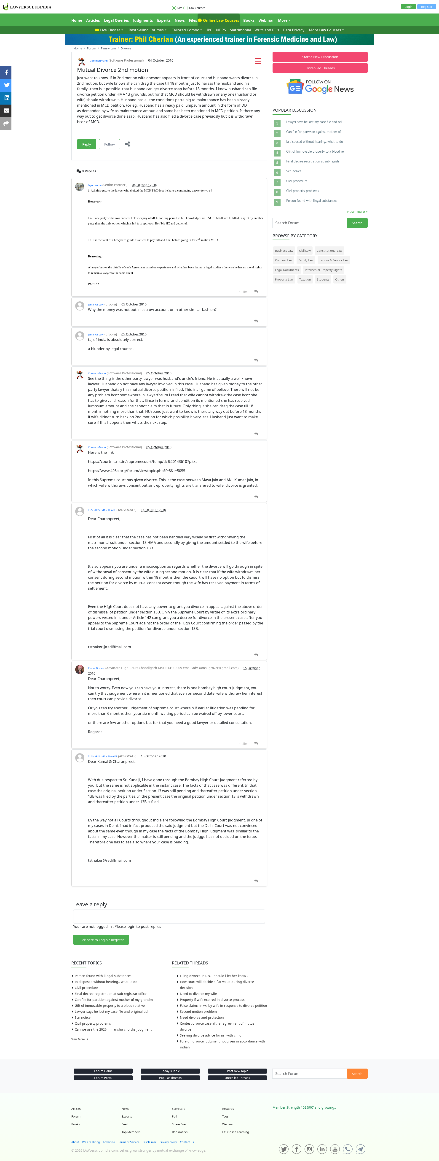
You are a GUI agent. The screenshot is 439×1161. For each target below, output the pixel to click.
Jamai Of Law (96, 304)
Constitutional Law (329, 250)
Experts (164, 20)
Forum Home (103, 1071)
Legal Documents (287, 270)
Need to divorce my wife (198, 993)
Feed (125, 1124)
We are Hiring (91, 1142)
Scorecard (178, 1109)
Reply (86, 144)
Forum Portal (103, 1078)
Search (357, 223)
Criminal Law (283, 260)
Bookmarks (179, 1132)
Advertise (109, 1142)
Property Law (284, 279)
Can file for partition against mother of (313, 132)
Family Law (305, 260)
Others (340, 279)
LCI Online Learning (235, 1132)
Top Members (131, 1132)
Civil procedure (86, 988)
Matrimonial (240, 29)
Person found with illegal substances (103, 976)
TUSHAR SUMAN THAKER (102, 510)
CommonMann (99, 60)
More (282, 20)
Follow (109, 144)
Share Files (179, 1124)
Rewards (228, 1109)
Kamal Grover (96, 668)
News (180, 20)
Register (426, 7)
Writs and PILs (266, 29)
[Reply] (256, 291)
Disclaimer (149, 1142)
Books (248, 20)
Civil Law (305, 250)
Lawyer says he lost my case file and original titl (111, 1011)
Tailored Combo (185, 29)
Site (179, 8)
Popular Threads (170, 1078)
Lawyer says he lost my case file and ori (314, 122)
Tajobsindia (95, 185)
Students (323, 279)
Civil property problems (93, 1023)
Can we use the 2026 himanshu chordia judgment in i (116, 1029)
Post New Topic (237, 1071)
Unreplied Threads (320, 68)
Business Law (284, 250)
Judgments (143, 20)
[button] (258, 62)
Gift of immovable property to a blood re (315, 151)
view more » (357, 211)
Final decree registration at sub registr (312, 161)
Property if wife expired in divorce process (212, 999)
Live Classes (110, 29)
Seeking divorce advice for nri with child (210, 1035)
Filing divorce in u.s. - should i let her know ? (214, 976)
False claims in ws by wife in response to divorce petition (223, 1005)
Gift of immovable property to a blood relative (110, 1005)
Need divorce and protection (202, 1017)
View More (78, 1039)
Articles (93, 20)
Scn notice (83, 1017)
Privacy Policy (168, 1142)
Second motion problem (198, 1011)
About (75, 1142)
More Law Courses (325, 29)
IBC (209, 29)
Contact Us (187, 1142)
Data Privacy (293, 29)
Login (408, 7)
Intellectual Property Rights (323, 270)
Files (193, 20)
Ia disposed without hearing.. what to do (106, 982)
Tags (225, 1116)
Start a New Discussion (320, 56)
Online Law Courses (220, 20)
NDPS (221, 29)
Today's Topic (170, 1071)
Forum (75, 1116)
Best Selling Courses (146, 29)
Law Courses (197, 8)
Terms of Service (128, 1142)
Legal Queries (116, 20)
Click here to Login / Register (101, 939)
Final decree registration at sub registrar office (111, 993)
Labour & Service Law (333, 260)
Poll (174, 1116)
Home (76, 20)
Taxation (305, 279)
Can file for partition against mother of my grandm (114, 999)
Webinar (266, 20)
